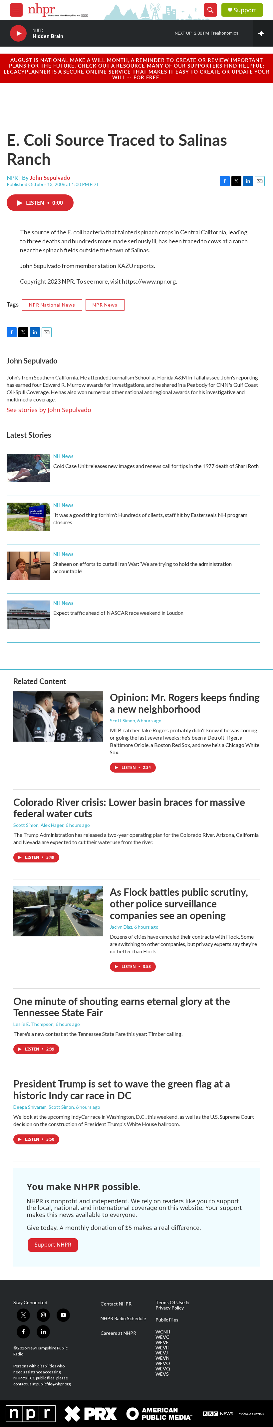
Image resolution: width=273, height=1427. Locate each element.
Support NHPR (53, 1244)
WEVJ (161, 1352)
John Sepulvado (50, 177)
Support (245, 10)
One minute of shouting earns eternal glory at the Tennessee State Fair (121, 1007)
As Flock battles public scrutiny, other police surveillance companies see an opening (179, 903)
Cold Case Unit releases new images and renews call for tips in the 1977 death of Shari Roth (156, 466)
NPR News (105, 305)
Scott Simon (122, 720)
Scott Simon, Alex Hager (38, 825)
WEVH (162, 1347)
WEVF (161, 1342)
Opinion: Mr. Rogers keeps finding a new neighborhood (185, 703)
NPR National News (52, 305)
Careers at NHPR (118, 1333)
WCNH (162, 1331)
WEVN (162, 1358)
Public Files (166, 1319)
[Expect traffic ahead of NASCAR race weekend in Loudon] (28, 614)
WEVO (162, 1363)
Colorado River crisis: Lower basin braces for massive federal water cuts (129, 808)
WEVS (162, 1374)
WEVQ (162, 1368)
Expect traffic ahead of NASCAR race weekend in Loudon (118, 612)
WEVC (162, 1337)
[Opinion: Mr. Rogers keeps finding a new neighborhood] (58, 716)
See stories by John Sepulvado (49, 410)
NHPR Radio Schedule (123, 1318)
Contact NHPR (116, 1304)
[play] (18, 33)
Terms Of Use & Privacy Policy (172, 1305)
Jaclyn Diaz (121, 927)
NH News (63, 456)
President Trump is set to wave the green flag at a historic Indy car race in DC (121, 1089)
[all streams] (263, 33)
